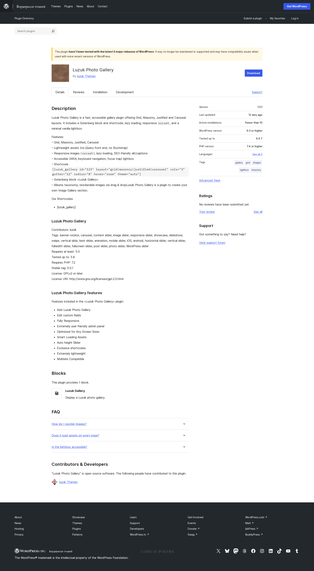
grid (248, 162)
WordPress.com (256, 517)
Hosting (19, 528)
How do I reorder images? (69, 424)
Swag (193, 534)
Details (60, 92)
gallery (239, 162)
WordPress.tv (139, 534)
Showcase (78, 517)
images (257, 162)
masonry (256, 170)
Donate (194, 528)
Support (257, 92)
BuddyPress (254, 534)
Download (253, 73)
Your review (207, 212)
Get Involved (195, 517)
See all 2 (257, 154)
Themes (77, 523)
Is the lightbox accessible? (69, 447)
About (18, 517)
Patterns (77, 534)
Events (192, 523)
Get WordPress (297, 6)
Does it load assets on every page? (75, 435)
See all (258, 212)
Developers (137, 528)
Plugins (76, 528)
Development (125, 92)
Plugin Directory (24, 18)
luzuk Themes (86, 76)
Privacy (19, 534)
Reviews (78, 92)
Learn (133, 517)
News (18, 523)
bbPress (251, 528)
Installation (100, 92)
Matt (249, 523)
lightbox (244, 170)
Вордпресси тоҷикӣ (60, 551)
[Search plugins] (53, 31)
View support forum (212, 242)
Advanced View (209, 180)
